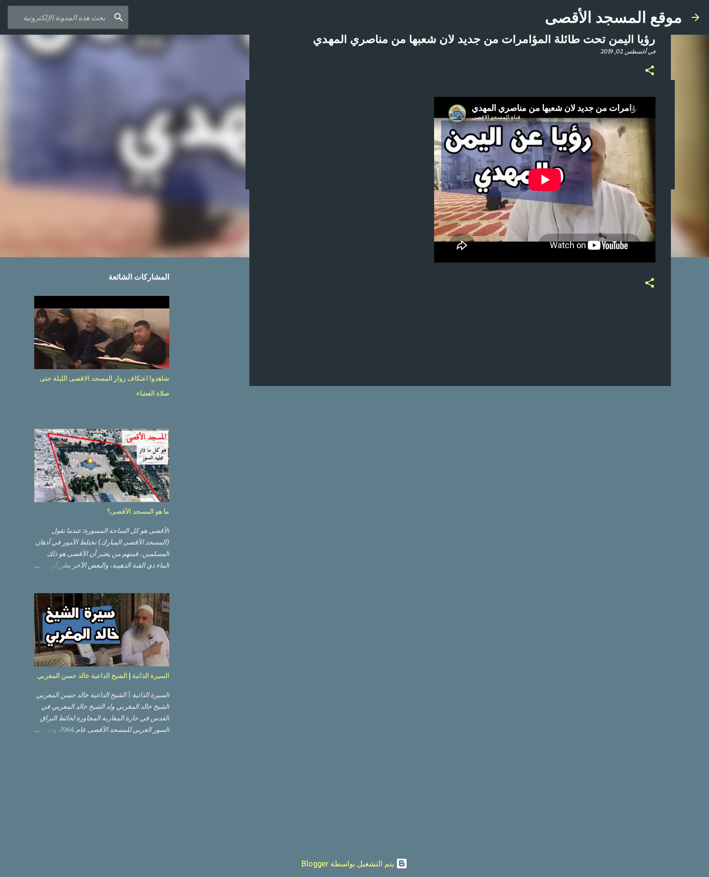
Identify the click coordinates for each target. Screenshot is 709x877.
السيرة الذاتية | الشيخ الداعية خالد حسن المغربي (103, 675)
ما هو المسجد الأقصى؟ (138, 511)
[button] (649, 71)
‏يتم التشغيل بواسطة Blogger (348, 863)
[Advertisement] (460, 467)
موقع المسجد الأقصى (613, 17)
